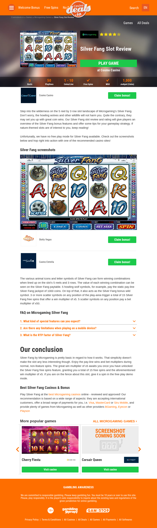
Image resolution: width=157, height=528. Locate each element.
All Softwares (125, 519)
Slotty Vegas (45, 239)
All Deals (82, 519)
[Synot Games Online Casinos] (131, 460)
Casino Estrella (46, 262)
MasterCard (103, 402)
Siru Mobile (121, 402)
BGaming (111, 406)
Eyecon (122, 406)
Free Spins (51, 8)
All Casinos (69, 519)
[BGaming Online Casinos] (71, 460)
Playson (25, 410)
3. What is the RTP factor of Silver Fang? (45, 335)
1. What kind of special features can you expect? (50, 321)
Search (134, 8)
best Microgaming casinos (64, 394)
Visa (91, 402)
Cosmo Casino (46, 95)
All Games (95, 519)
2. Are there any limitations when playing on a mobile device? (58, 328)
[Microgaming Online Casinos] (89, 34)
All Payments (109, 519)
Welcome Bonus (29, 8)
